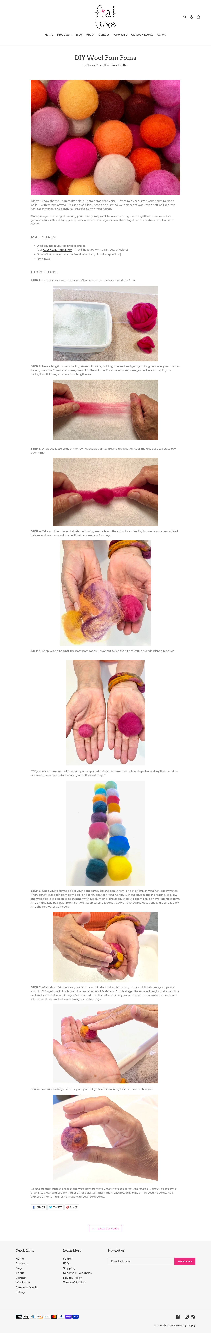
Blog (19, 1268)
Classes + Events (27, 1287)
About (20, 1273)
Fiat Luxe (168, 1325)
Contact (21, 1277)
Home (20, 1258)
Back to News (108, 1228)
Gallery (20, 1292)
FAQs (66, 1263)
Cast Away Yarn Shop (57, 249)
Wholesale (23, 1282)
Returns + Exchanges (77, 1273)
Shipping (69, 1268)
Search (68, 1258)
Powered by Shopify (184, 1325)
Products (22, 1263)
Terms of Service (74, 1282)
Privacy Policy (72, 1277)
